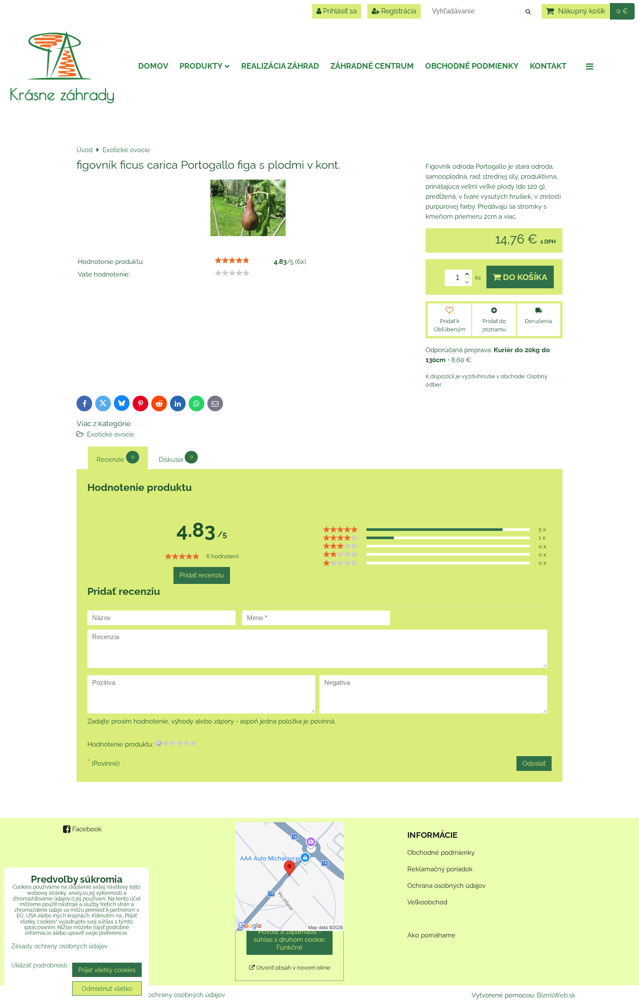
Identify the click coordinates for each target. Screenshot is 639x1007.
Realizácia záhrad (280, 65)
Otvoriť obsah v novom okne (292, 967)
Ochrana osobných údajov (446, 886)
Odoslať (534, 763)
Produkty (201, 65)
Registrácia (397, 11)
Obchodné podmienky (472, 65)
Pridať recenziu (202, 575)
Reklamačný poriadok (440, 869)
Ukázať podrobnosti (39, 965)
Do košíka (524, 277)
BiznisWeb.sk (556, 995)
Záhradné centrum (372, 65)
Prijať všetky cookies (107, 970)
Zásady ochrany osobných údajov (175, 995)
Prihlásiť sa (339, 11)
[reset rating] (158, 743)
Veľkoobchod (427, 902)
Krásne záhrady (62, 94)
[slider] (232, 260)
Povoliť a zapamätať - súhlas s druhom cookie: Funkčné (289, 939)
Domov (153, 65)
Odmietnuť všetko (107, 988)
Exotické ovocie (110, 434)
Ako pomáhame (431, 935)
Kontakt (548, 65)
